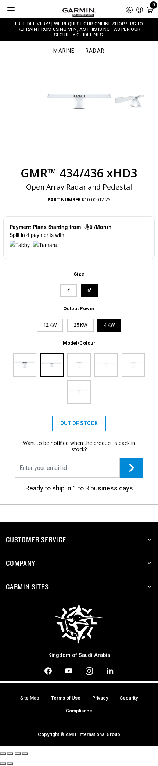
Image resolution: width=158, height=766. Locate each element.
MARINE (63, 51)
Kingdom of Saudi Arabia (79, 655)
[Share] (10, 753)
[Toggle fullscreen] (18, 753)
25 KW (80, 325)
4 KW (109, 325)
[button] (139, 9)
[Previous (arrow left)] (3, 763)
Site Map (29, 698)
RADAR (95, 51)
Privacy (100, 698)
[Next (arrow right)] (10, 763)
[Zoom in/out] (25, 753)
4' (69, 290)
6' (89, 290)
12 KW (50, 325)
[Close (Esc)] (3, 753)
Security (129, 698)
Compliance (79, 710)
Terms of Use (65, 698)
